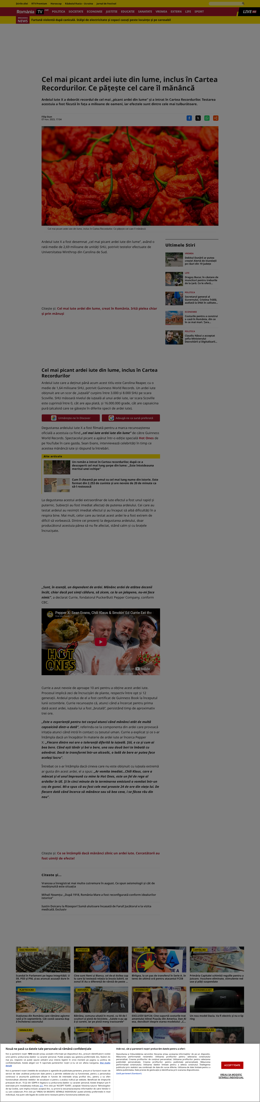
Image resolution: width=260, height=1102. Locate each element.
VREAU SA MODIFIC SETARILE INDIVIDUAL (231, 1076)
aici (41, 1085)
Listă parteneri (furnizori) (129, 1073)
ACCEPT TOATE (232, 1065)
